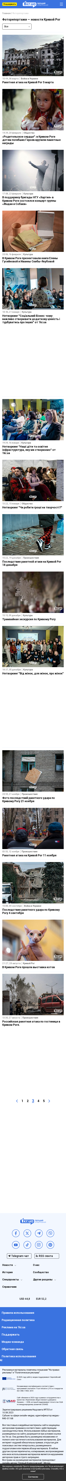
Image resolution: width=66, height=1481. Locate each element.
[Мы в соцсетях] (16, 1233)
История (7, 1272)
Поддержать (9, 4)
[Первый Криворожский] (35, 4)
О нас (36, 1265)
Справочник (9, 1286)
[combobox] (16, 26)
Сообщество (41, 1272)
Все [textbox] (6, 26)
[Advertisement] (33, 360)
